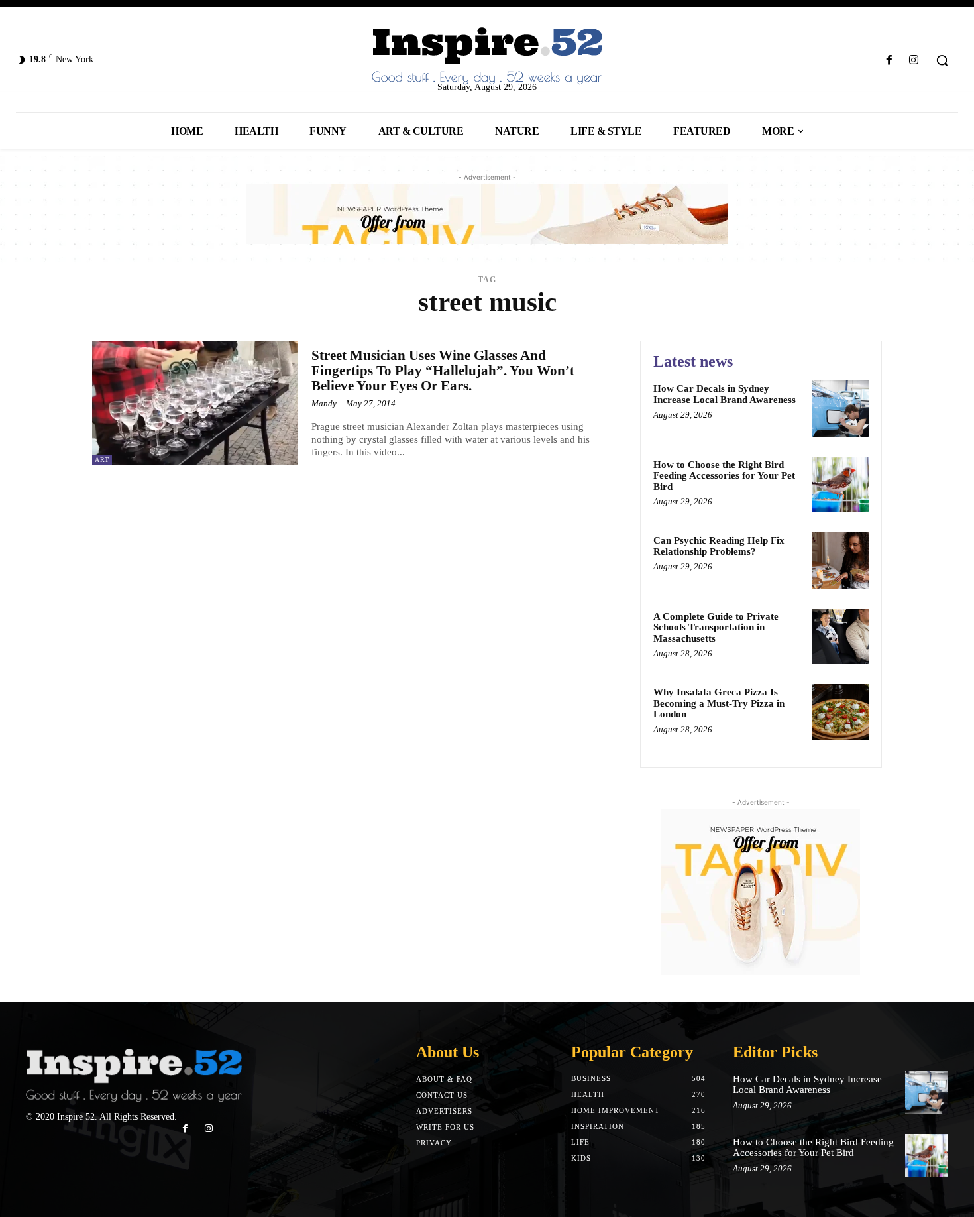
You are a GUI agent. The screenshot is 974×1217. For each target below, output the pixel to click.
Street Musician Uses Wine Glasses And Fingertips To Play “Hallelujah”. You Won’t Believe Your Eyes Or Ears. (442, 370)
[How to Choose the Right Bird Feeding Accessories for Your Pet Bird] (840, 485)
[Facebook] (889, 61)
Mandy (324, 403)
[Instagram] (914, 61)
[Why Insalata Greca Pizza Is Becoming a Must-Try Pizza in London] (840, 712)
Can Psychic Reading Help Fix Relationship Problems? (719, 546)
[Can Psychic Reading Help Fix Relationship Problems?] (840, 560)
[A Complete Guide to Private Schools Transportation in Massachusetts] (840, 636)
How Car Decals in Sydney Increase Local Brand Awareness (724, 394)
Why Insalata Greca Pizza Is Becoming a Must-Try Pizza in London (719, 703)
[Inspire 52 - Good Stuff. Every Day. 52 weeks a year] (134, 1076)
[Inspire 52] (487, 56)
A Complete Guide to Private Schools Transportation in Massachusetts (716, 627)
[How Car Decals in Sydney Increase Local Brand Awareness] (840, 408)
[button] (942, 60)
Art (102, 459)
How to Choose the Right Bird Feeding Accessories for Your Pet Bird (724, 475)
